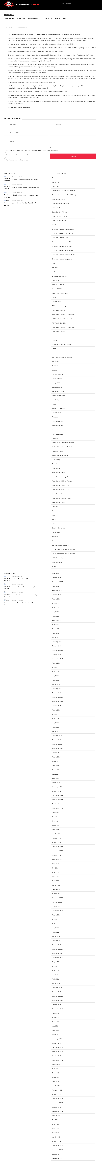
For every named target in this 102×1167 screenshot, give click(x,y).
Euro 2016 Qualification (60, 293)
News (54, 404)
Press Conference (58, 464)
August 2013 (56, 864)
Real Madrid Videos (58, 502)
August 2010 (56, 1013)
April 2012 (55, 932)
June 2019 (55, 671)
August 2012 (56, 915)
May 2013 (55, 876)
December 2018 (57, 697)
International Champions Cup (62, 357)
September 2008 (57, 1111)
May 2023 (55, 612)
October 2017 (56, 753)
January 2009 (56, 1094)
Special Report (57, 532)
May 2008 (55, 1128)
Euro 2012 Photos (58, 284)
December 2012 (57, 898)
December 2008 (57, 1098)
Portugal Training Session (60, 455)
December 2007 (57, 1145)
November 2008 (57, 1103)
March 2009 (56, 1086)
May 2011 (55, 975)
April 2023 (55, 616)
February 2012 (57, 940)
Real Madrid (56, 468)
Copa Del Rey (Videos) (60, 212)
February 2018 (57, 735)
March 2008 (56, 1137)
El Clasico (55, 272)
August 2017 (56, 757)
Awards (54, 178)
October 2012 (56, 906)
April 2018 (55, 727)
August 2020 (56, 620)
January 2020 (56, 646)
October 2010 (56, 1004)
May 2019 (55, 676)
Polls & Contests (57, 434)
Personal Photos (57, 421)
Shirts (54, 519)
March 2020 (56, 637)
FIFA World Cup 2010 (59, 310)
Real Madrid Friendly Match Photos (64, 477)
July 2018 (55, 714)
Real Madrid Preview (59, 494)
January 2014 (56, 842)
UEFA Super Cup (57, 558)
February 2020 (57, 641)
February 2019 (57, 688)
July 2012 (55, 919)
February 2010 (57, 1039)
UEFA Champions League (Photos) (64, 549)
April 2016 (55, 765)
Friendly (54, 340)
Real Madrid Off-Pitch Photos (62, 481)
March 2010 (56, 1034)
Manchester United (58, 395)
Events (54, 297)
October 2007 (56, 1154)
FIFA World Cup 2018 (59, 331)
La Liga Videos (57, 383)
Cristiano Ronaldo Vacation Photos (64, 255)
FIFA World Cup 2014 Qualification (63, 327)
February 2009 (57, 1090)
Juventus (55, 366)
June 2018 (55, 718)
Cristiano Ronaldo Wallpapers (62, 259)
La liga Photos (57, 378)
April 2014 (55, 829)
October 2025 (56, 577)
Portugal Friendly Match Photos (62, 447)
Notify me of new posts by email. (17, 160)
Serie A (54, 515)
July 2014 (55, 817)
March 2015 (56, 782)
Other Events (56, 412)
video (54, 566)
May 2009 (55, 1077)
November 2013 (57, 851)
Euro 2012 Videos (58, 289)
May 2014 (55, 825)
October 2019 (56, 654)
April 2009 (55, 1081)
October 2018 (56, 706)
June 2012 (55, 923)
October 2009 (56, 1056)
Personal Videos (57, 425)
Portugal (55, 438)
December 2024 (57, 582)
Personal (55, 417)
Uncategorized (22, 27)
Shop (53, 524)
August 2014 (56, 812)
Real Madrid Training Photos (61, 498)
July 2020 (55, 624)
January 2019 (56, 693)
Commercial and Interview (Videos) (64, 195)
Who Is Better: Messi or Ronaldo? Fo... (25, 203)
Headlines (55, 353)
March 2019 (56, 684)
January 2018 (56, 740)
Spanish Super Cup (58, 528)
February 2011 (57, 987)
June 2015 (55, 770)
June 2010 (55, 1022)
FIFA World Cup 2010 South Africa (63, 319)
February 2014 (57, 838)
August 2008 (56, 1115)
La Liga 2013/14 (57, 374)
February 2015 (57, 787)
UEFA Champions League (60, 545)
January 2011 (56, 992)
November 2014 (57, 799)
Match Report (56, 400)
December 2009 (57, 1047)
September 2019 (57, 659)
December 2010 (57, 996)
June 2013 (55, 872)
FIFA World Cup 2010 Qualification (63, 314)
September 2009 (57, 1060)
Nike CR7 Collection (59, 408)
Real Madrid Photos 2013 (60, 489)
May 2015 (55, 774)
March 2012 (56, 936)
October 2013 (56, 855)
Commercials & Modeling (60, 203)
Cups (53, 263)
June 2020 (55, 629)
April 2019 (55, 680)
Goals (54, 348)
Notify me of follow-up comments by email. (20, 155)
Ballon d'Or (56, 182)
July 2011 (55, 966)
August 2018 (56, 710)
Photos (54, 430)
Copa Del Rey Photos (59, 220)
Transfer (55, 541)
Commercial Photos (58, 199)
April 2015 (55, 778)
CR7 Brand (55, 225)
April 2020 (55, 633)
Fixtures (54, 336)
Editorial (55, 267)
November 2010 (57, 1000)
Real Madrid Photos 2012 (60, 485)
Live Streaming (57, 387)
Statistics (55, 536)
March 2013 (56, 885)
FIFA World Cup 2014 (59, 323)
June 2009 (55, 1073)
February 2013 (57, 889)
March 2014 (56, 834)
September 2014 (57, 808)
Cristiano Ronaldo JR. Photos (62, 246)
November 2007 (57, 1150)
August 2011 (56, 962)
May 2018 (55, 723)
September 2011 (57, 957)
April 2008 (55, 1133)
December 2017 (57, 744)
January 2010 (56, 1043)
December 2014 (57, 795)
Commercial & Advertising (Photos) (64, 190)
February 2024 (57, 590)
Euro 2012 (55, 280)
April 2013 (55, 881)
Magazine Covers (58, 391)
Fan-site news (57, 301)
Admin (10, 27)
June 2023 (55, 607)
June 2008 (55, 1124)
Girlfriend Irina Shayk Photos (62, 344)
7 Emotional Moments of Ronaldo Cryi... (25, 195)
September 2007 (57, 1158)
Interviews (55, 361)
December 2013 (57, 846)
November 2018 (57, 701)
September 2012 (57, 910)
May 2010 (55, 1026)
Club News (55, 186)
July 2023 (55, 603)
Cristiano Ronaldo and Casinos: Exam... (25, 179)
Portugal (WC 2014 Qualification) (63, 442)
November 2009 (57, 1051)
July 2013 (55, 868)
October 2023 (56, 595)
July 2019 (55, 667)
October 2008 (56, 1107)
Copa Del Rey (56, 208)
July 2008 (55, 1120)
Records (55, 506)
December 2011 (57, 949)
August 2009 (56, 1064)
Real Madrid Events (58, 472)
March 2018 (56, 731)
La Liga (54, 370)
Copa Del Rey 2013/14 (59, 216)
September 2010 (57, 1009)
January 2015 (56, 791)
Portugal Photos (57, 451)
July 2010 (55, 1017)
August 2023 (56, 599)
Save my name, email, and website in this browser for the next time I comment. (32, 150)
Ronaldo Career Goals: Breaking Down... (25, 187)
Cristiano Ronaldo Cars (60, 237)
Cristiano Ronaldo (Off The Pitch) (63, 233)
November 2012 (57, 902)
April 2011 (55, 979)
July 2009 (55, 1068)
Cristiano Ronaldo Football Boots (63, 242)
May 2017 (55, 761)
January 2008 (56, 1141)
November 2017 (57, 748)
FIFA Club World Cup (59, 306)
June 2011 (55, 970)
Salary (54, 511)
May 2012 (55, 928)
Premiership (56, 459)
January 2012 (56, 945)
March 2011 (56, 983)
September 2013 (57, 859)
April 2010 (55, 1030)
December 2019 (57, 650)
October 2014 (56, 804)
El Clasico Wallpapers (59, 276)
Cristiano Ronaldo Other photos (62, 250)
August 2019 (56, 663)
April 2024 (55, 586)
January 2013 (56, 893)
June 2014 (55, 821)
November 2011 (57, 953)
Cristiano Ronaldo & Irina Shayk (63, 229)
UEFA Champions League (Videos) (63, 553)
